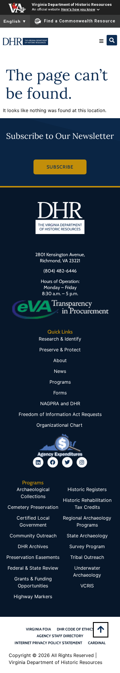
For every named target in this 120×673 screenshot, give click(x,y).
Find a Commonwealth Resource (79, 21)
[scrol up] (101, 629)
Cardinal (97, 642)
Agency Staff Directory (60, 635)
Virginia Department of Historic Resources (72, 4)
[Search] (112, 40)
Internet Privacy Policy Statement (48, 642)
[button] (101, 41)
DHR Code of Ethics (75, 629)
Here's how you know (78, 9)
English (15, 21)
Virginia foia (38, 629)
